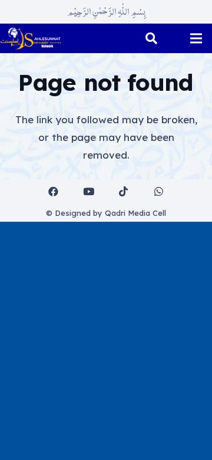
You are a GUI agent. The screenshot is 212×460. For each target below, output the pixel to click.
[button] (151, 38)
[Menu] (196, 38)
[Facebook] (54, 192)
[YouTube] (88, 192)
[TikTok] (124, 192)
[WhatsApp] (158, 192)
